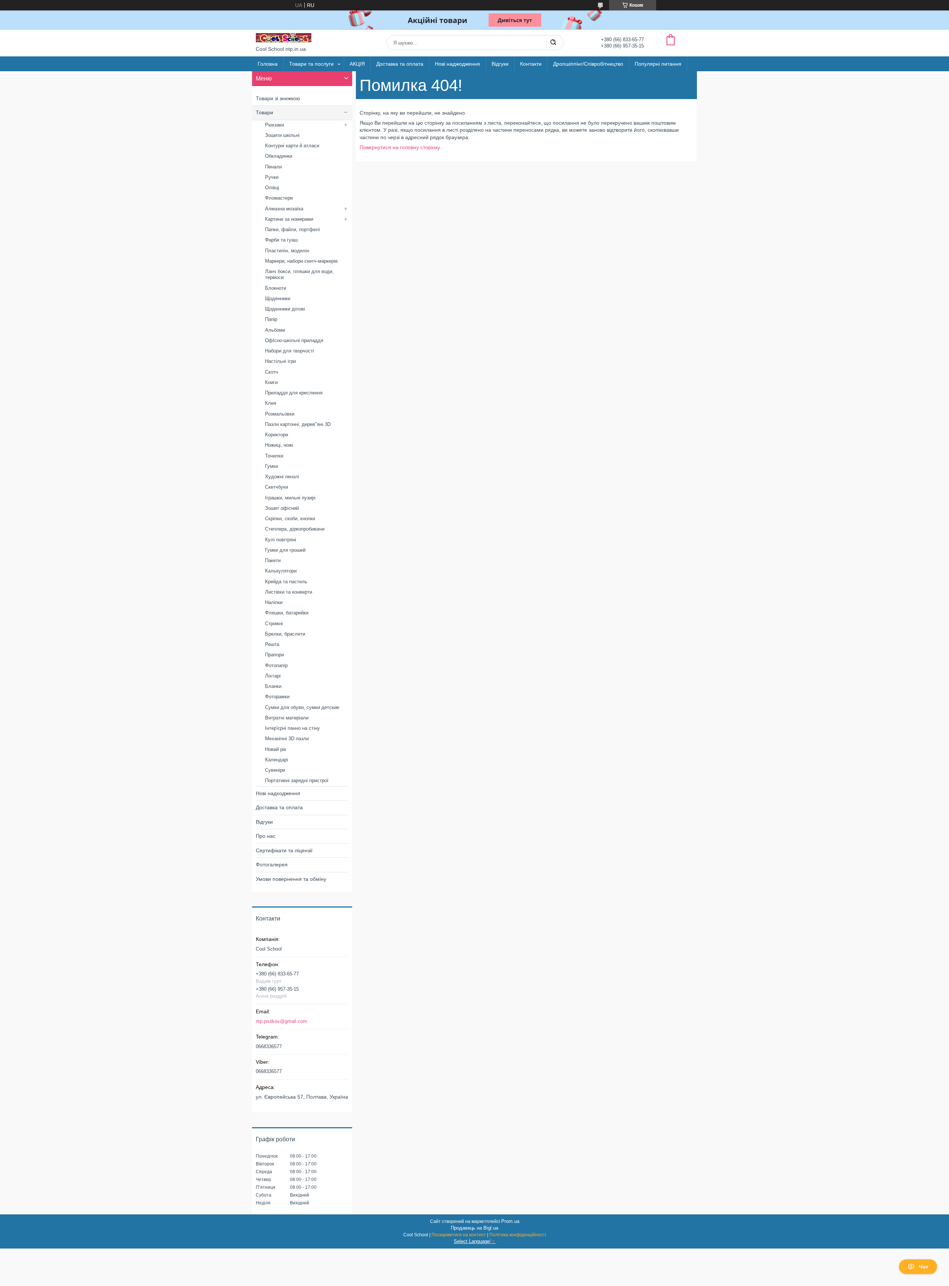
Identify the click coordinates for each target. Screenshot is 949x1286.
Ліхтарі (273, 676)
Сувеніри (275, 770)
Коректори (276, 434)
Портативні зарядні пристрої (296, 780)
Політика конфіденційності (517, 1234)
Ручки (271, 177)
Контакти (531, 64)
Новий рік (275, 749)
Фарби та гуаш (281, 240)
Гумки (271, 466)
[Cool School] (283, 37)
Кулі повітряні (280, 539)
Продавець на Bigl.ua (474, 1228)
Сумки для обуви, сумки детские (302, 707)
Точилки (274, 456)
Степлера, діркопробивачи (294, 529)
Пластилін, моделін (287, 250)
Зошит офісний (282, 508)
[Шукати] (553, 42)
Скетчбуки (276, 487)
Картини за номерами (289, 219)
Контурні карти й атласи (292, 145)
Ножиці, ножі (279, 445)
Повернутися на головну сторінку (400, 147)
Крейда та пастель (286, 581)
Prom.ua (510, 1221)
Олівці (272, 187)
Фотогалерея (272, 864)
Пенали (273, 167)
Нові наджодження (457, 64)
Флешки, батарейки (286, 613)
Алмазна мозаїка (284, 208)
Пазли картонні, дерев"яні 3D (298, 424)
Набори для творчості (289, 351)
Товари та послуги (311, 64)
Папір (271, 319)
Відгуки (500, 64)
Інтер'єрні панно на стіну (292, 728)
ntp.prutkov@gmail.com (281, 1021)
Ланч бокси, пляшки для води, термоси (299, 274)
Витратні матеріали (286, 718)
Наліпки (273, 602)
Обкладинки (278, 156)
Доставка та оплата (399, 64)
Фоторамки (277, 696)
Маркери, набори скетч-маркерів (301, 261)
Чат (923, 1267)
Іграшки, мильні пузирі (290, 498)
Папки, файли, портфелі (292, 229)
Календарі (276, 759)
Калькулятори (281, 571)
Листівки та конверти (288, 592)
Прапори (274, 654)
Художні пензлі (282, 476)
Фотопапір (276, 665)
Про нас (265, 836)
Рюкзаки (274, 125)
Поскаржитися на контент (458, 1234)
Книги (271, 382)
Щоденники (277, 298)
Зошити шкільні (282, 135)
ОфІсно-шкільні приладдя (294, 340)
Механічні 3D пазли (287, 738)
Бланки (273, 686)
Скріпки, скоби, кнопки (290, 518)
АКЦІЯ (357, 64)
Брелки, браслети (285, 634)
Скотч (271, 372)
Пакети (273, 560)
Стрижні (274, 623)
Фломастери (279, 198)
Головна (268, 64)
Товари (264, 112)
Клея (270, 403)
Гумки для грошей (285, 550)
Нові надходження (278, 793)
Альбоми (275, 330)
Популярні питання (658, 64)
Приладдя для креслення (294, 393)
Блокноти (275, 288)
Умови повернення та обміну (291, 879)
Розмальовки (279, 414)
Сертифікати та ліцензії (284, 850)
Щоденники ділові (285, 309)
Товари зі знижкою (278, 98)
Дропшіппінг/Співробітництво (588, 64)
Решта (272, 644)
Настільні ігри (280, 361)
